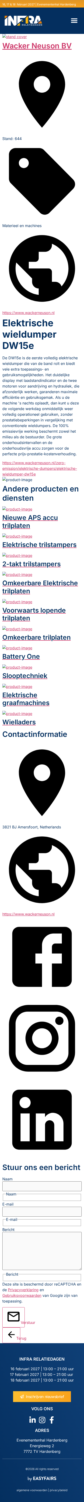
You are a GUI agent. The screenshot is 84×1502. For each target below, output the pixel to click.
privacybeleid (58, 1490)
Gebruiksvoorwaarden (21, 1295)
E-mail (8, 1204)
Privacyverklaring (23, 1289)
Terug (18, 1338)
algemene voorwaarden (32, 1490)
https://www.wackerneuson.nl (28, 312)
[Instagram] (42, 1420)
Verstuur (23, 1322)
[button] (74, 21)
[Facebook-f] (51, 1420)
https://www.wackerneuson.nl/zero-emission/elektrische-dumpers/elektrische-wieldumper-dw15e (39, 468)
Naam (7, 1179)
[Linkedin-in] (32, 1420)
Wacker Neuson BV (37, 45)
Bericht (8, 1229)
